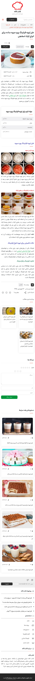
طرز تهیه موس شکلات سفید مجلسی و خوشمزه (20, 570)
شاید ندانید (26, 643)
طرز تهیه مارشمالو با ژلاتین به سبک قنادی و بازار (20, 474)
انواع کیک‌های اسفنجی (24, 251)
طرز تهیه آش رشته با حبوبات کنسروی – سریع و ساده (18, 598)
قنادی (20, 285)
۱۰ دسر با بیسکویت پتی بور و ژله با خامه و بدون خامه (18, 607)
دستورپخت (23, 25)
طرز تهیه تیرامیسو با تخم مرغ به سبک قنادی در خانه (19, 505)
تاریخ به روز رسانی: (29, 289)
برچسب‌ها (26, 285)
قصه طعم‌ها (26, 634)
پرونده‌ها (26, 625)
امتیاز (32, 368)
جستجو (12, 19)
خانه (31, 25)
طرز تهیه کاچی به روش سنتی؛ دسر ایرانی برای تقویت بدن (9, 319)
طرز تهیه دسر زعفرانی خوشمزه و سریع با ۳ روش (19, 611)
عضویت (7, 584)
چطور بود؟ (16, 292)
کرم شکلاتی (12, 95)
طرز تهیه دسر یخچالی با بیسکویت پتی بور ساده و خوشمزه (26, 319)
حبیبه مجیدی (20, 47)
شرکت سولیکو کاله (11, 678)
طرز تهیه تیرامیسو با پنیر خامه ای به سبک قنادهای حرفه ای (18, 537)
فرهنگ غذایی (25, 638)
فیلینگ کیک (22, 95)
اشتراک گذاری (31, 292)
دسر (15, 25)
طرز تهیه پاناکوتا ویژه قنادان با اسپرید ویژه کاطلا (20, 443)
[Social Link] (28, 580)
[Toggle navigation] (3, 19)
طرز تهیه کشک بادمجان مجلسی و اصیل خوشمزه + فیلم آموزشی (26, 343)
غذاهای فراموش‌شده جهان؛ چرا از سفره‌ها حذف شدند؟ (17, 602)
